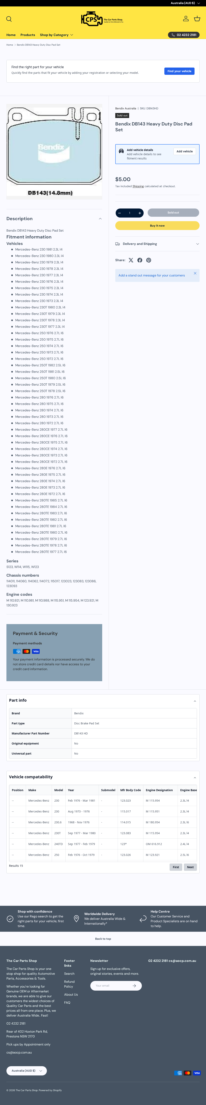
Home (11, 35)
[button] (197, 18)
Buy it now (157, 225)
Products (28, 35)
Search (69, 973)
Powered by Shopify (50, 1090)
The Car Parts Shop (27, 1090)
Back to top (103, 939)
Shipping (138, 186)
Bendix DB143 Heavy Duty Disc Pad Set (38, 45)
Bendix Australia (125, 108)
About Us (71, 994)
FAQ (67, 1002)
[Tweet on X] (131, 260)
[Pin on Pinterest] (148, 260)
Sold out (173, 212)
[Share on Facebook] (139, 260)
